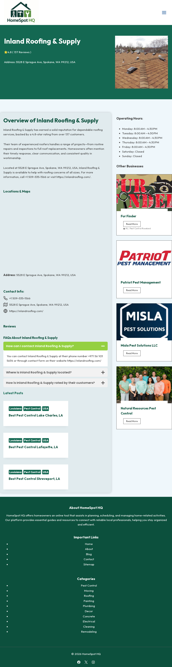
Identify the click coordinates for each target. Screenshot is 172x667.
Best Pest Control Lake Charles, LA (36, 415)
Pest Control (32, 408)
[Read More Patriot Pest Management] (144, 259)
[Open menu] (164, 12)
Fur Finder (128, 216)
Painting (89, 601)
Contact (89, 559)
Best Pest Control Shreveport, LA (34, 479)
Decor (89, 611)
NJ (127, 228)
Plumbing (89, 606)
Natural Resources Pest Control (138, 410)
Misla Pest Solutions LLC (139, 345)
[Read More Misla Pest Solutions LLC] (144, 321)
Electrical (89, 621)
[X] (86, 662)
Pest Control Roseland (140, 228)
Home (89, 544)
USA (45, 408)
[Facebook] (79, 662)
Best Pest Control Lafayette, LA (33, 447)
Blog (89, 554)
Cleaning (89, 626)
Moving (89, 590)
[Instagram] (93, 662)
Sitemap (88, 564)
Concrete (89, 616)
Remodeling (89, 631)
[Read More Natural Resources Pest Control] (144, 385)
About (89, 549)
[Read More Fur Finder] (144, 192)
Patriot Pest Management (141, 282)
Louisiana (15, 408)
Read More (133, 224)
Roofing (89, 595)
